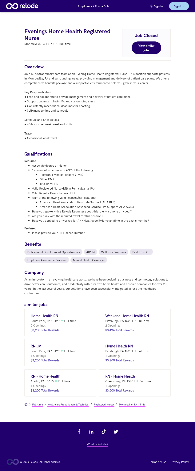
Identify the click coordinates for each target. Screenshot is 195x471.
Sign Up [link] (179, 6)
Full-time (37, 404)
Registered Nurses (104, 404)
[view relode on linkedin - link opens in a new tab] (91, 431)
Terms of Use (157, 462)
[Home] (22, 6)
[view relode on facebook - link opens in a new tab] (79, 431)
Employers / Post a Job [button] (93, 6)
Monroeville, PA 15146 (132, 404)
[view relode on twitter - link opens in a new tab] (116, 431)
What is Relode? (97, 444)
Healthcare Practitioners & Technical (68, 404)
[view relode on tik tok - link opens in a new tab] (103, 431)
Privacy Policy (180, 462)
